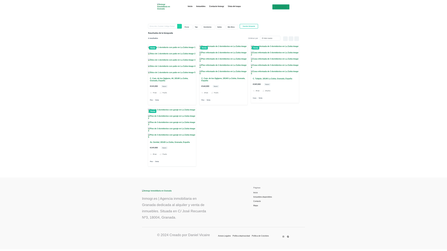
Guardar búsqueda (249, 26)
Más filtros (231, 27)
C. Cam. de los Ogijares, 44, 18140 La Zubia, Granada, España (169, 79)
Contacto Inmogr (216, 6)
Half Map (296, 38)
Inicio (190, 6)
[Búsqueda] (179, 26)
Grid (285, 38)
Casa (254, 98)
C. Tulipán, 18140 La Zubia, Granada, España (272, 79)
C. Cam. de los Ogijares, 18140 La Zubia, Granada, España (223, 79)
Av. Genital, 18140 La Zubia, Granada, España (170, 142)
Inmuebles (200, 6)
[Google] (288, 236)
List (291, 38)
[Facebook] (278, 236)
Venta (152, 48)
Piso (151, 100)
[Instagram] (283, 236)
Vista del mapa (234, 6)
